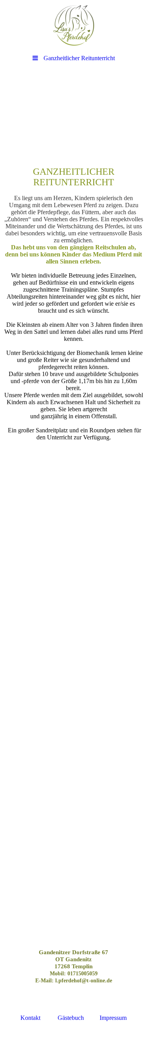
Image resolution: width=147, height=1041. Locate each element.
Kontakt (30, 1017)
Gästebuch (71, 1017)
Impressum (113, 1017)
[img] (73, 25)
